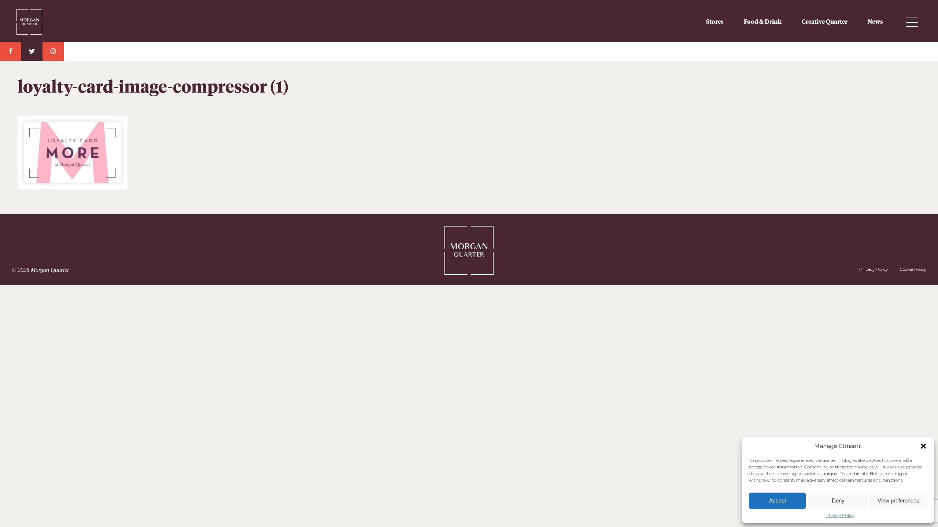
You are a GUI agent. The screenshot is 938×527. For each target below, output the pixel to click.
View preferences (898, 500)
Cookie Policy (913, 269)
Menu (912, 22)
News (875, 22)
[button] (923, 446)
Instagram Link (53, 51)
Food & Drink (763, 22)
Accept (777, 500)
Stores (715, 22)
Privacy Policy (840, 515)
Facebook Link (10, 51)
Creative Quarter (824, 22)
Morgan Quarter (42, 19)
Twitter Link (32, 51)
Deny (838, 500)
